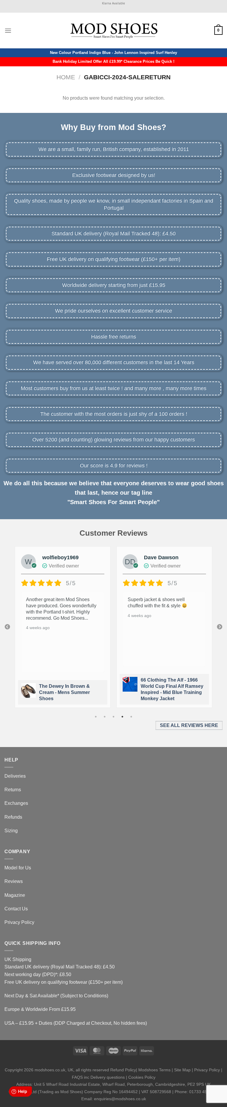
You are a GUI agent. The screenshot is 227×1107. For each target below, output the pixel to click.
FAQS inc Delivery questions (98, 1077)
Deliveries (15, 776)
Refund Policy (123, 1069)
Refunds (13, 817)
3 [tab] (113, 717)
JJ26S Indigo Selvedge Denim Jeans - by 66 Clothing (166, 692)
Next (220, 627)
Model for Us (17, 867)
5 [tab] (131, 717)
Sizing (11, 830)
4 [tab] (122, 717)
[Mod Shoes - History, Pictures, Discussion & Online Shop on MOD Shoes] (114, 30)
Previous (7, 627)
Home (65, 77)
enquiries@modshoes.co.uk (120, 1098)
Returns (12, 789)
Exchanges (16, 803)
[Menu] (8, 30)
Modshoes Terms (154, 1069)
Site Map (182, 1069)
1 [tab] (96, 717)
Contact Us (16, 908)
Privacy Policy (19, 922)
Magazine (14, 895)
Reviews (13, 881)
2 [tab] (105, 717)
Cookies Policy (141, 1077)
